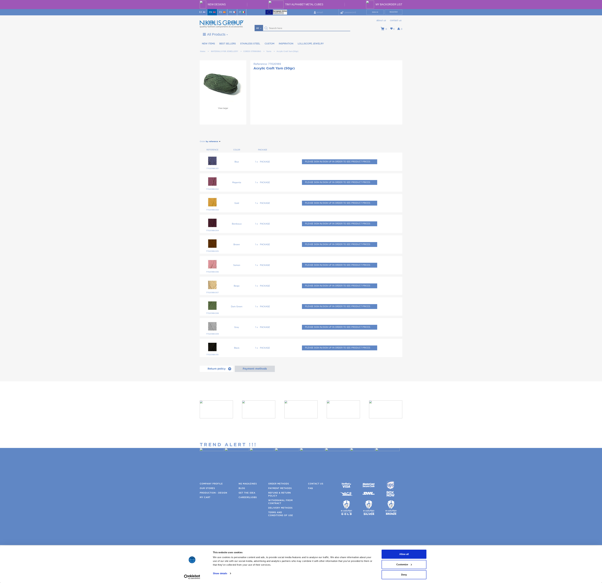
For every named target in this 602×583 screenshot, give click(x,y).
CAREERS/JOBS (248, 498)
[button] (266, 28)
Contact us (395, 20)
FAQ (310, 488)
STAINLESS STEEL (250, 44)
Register (394, 12)
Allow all (404, 554)
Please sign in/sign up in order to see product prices (337, 162)
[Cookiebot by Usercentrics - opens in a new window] (192, 577)
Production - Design (213, 493)
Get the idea (247, 493)
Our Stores (207, 488)
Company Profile (211, 484)
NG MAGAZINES (248, 484)
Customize (402, 564)
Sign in (375, 12)
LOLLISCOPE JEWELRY (311, 44)
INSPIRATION (286, 44)
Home (202, 51)
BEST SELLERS (227, 44)
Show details (220, 573)
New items (208, 44)
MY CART (205, 498)
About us (381, 20)
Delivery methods (280, 508)
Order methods (278, 484)
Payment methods (280, 488)
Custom (269, 44)
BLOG (242, 488)
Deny (404, 574)
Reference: (260, 64)
